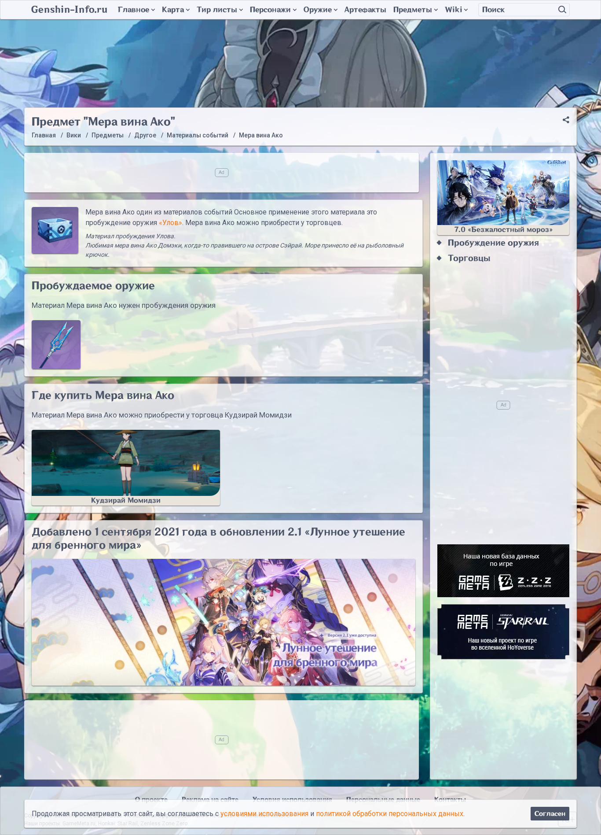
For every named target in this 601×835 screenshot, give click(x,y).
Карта (173, 9)
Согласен (550, 813)
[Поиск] (562, 10)
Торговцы (469, 258)
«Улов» (170, 222)
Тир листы (217, 9)
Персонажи (270, 9)
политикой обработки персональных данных (389, 813)
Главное (133, 9)
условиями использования (264, 813)
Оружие (318, 9)
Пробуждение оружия (493, 243)
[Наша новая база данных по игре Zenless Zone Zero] (503, 570)
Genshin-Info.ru (69, 9)
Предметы (412, 9)
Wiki (453, 9)
